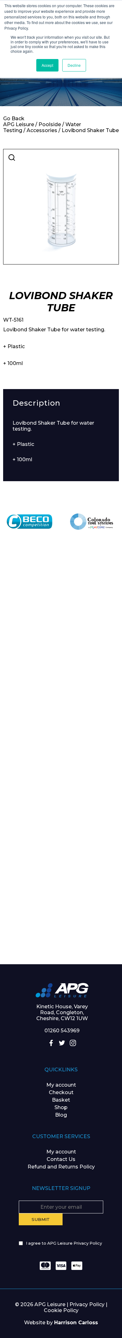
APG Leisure (18, 124)
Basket (61, 1100)
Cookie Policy (61, 1310)
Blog (61, 1115)
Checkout (61, 1092)
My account (61, 1085)
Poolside (49, 124)
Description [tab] (36, 402)
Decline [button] (74, 65)
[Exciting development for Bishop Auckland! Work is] (61, 790)
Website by (61, 1323)
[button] (12, 157)
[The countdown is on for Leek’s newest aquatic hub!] (61, 926)
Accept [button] (47, 65)
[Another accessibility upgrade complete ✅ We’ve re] (61, 585)
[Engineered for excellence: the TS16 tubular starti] (61, 858)
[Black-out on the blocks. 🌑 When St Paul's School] (61, 722)
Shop (61, 1107)
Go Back (13, 118)
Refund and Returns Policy (61, 1167)
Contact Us (61, 1159)
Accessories (42, 130)
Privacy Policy (86, 1304)
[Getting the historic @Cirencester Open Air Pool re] (61, 654)
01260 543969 (61, 1031)
